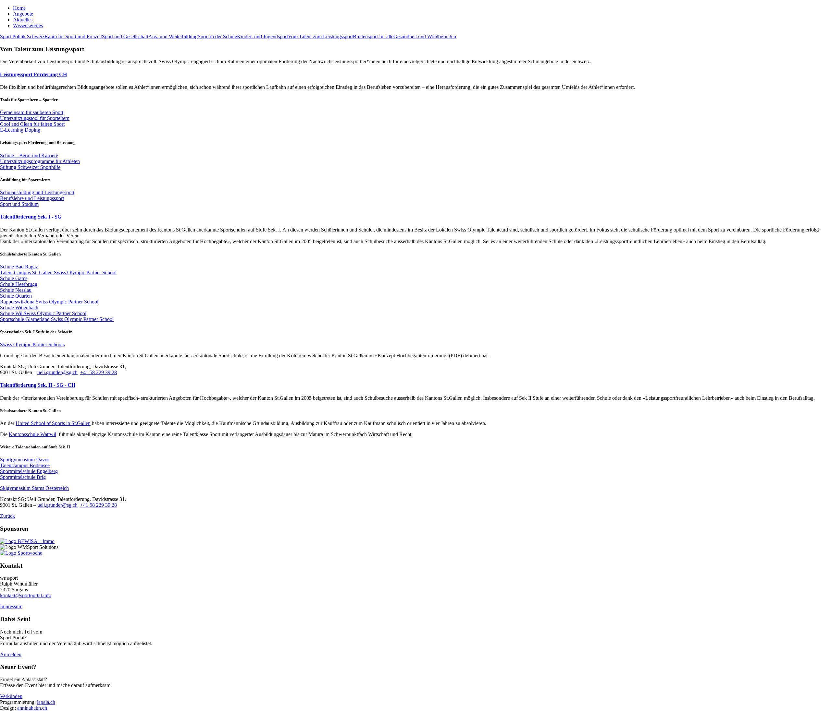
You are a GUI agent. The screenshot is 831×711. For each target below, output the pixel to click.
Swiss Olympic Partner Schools (32, 344)
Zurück (7, 516)
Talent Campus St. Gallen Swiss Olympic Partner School (58, 272)
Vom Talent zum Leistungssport (320, 36)
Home (19, 8)
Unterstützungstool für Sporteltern (34, 118)
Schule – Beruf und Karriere (29, 155)
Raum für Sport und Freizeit (73, 36)
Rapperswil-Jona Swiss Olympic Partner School (49, 301)
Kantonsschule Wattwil (32, 434)
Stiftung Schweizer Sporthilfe (30, 167)
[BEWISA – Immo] (27, 541)
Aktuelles (22, 19)
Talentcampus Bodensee (25, 465)
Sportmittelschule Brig (23, 477)
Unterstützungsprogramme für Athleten (40, 161)
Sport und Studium (19, 204)
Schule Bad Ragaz (19, 266)
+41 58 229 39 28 (98, 372)
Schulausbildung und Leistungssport (37, 192)
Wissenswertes (28, 25)
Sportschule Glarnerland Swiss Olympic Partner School (57, 319)
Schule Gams (13, 278)
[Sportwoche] (21, 553)
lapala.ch (46, 702)
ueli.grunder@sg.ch (57, 372)
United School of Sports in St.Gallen (53, 423)
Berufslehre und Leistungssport (32, 198)
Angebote (23, 14)
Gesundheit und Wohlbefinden (424, 36)
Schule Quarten (16, 296)
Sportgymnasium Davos (24, 459)
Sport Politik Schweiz (22, 36)
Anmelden (10, 654)
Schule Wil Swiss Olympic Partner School (43, 313)
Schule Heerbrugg (18, 284)
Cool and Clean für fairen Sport (32, 124)
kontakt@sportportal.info (25, 595)
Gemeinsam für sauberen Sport (31, 112)
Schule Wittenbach (19, 307)
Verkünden (11, 696)
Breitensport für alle (373, 36)
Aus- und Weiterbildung (173, 36)
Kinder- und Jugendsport (262, 36)
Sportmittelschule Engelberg (29, 471)
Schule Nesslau (15, 290)
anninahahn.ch (32, 708)
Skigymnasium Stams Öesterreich (34, 488)
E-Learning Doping (20, 130)
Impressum (11, 606)
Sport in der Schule (217, 36)
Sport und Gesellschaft (125, 36)
